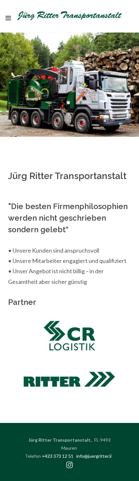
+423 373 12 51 (57, 456)
